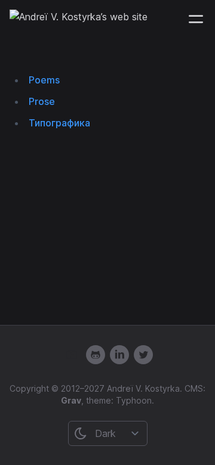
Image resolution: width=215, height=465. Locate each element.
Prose (42, 101)
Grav (71, 400)
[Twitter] (119, 354)
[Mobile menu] (196, 19)
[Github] (95, 354)
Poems (44, 80)
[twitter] (143, 354)
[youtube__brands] (71, 354)
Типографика (59, 123)
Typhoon (134, 400)
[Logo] (79, 19)
